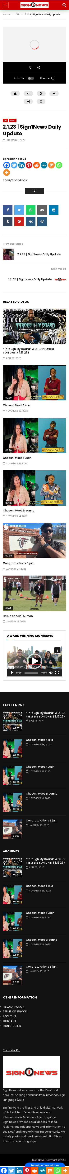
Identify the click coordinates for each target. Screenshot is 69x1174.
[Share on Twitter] (19, 210)
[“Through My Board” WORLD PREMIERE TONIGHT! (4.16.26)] (12, 721)
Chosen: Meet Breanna (18, 510)
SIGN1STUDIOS (12, 1026)
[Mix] (51, 165)
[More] (6, 172)
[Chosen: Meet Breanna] (12, 802)
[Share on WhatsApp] (30, 210)
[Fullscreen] (57, 673)
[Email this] (42, 210)
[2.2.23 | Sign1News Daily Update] (8, 254)
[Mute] (51, 673)
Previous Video (13, 244)
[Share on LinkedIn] (53, 210)
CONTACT (9, 1021)
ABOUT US (9, 1016)
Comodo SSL (11, 1050)
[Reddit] (36, 165)
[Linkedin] (21, 165)
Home (6, 14)
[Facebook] (6, 165)
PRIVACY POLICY (13, 1007)
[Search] (64, 5)
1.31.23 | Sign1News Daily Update (30, 279)
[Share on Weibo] (42, 221)
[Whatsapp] (59, 165)
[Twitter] (14, 165)
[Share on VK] (30, 221)
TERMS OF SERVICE (15, 1011)
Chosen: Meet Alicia (16, 405)
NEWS (13, 120)
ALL (17, 14)
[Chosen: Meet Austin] (12, 775)
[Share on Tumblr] (7, 221)
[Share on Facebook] (7, 210)
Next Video (58, 269)
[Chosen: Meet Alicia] (12, 748)
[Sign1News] (35, 5)
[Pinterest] (29, 165)
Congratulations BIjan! (18, 563)
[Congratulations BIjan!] (12, 829)
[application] (34, 661)
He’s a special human (18, 616)
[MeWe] (44, 165)
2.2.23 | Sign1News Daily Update (39, 254)
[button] (34, 661)
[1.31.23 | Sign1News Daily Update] (60, 279)
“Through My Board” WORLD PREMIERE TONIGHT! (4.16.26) (28, 350)
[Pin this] (19, 221)
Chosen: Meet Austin (17, 458)
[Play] (12, 673)
